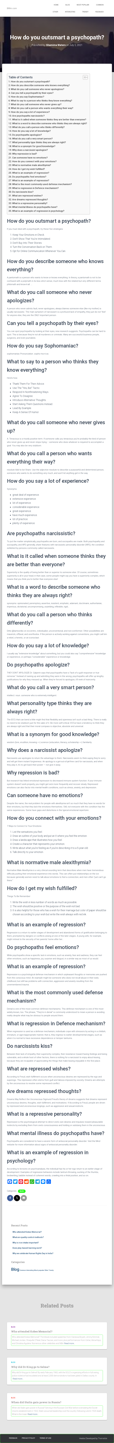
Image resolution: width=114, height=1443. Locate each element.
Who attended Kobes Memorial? (27, 1232)
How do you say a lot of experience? (30, 112)
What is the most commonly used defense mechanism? (42, 184)
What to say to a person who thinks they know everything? (41, 100)
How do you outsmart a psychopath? (30, 81)
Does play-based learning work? (27, 1248)
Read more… (69, 1343)
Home (56, 5)
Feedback (99, 12)
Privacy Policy (28, 1438)
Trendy (85, 12)
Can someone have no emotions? (30, 157)
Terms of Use (45, 1438)
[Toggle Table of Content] (84, 77)
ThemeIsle (102, 1438)
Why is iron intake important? (26, 1243)
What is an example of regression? (30, 172)
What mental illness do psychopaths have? (34, 207)
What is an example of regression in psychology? (38, 211)
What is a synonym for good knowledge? (33, 146)
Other (55, 12)
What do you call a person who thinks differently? (38, 127)
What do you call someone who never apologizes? (37, 89)
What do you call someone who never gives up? (36, 104)
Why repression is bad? (24, 153)
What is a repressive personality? (29, 203)
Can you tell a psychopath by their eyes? (32, 93)
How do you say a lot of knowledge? (31, 131)
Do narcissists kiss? (23, 191)
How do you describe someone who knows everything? (40, 85)
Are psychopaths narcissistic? (28, 115)
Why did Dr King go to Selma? (30, 1367)
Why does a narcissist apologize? (30, 150)
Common (100, 5)
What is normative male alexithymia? (31, 165)
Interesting (70, 12)
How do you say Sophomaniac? (27, 96)
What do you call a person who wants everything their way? (42, 108)
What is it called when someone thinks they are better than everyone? (49, 119)
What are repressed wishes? (27, 195)
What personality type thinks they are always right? (39, 142)
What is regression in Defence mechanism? (35, 188)
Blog (67, 5)
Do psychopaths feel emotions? (29, 176)
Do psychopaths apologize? (27, 134)
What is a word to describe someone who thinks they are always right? (49, 123)
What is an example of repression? (30, 180)
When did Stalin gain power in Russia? (36, 1402)
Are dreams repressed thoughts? (30, 199)
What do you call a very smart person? (32, 138)
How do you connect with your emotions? (34, 161)
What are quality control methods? (28, 1237)
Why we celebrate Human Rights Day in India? (33, 1253)
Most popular (83, 5)
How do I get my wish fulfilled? (28, 169)
